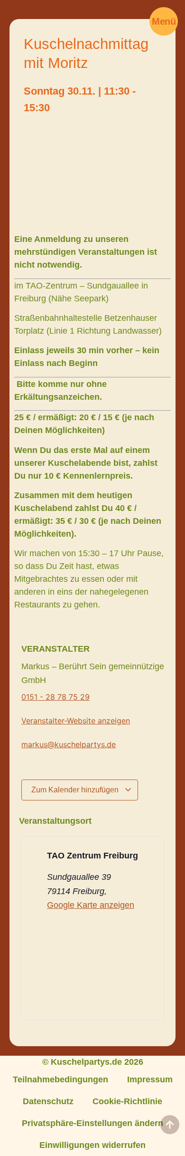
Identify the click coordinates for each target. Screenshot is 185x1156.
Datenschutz (48, 1101)
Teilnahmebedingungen (60, 1079)
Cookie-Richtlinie (127, 1101)
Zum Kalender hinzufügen (75, 790)
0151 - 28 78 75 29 (55, 697)
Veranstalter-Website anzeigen (75, 720)
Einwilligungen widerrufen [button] (92, 1145)
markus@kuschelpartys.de (68, 744)
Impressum (150, 1079)
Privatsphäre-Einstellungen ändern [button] (92, 1123)
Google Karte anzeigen (90, 905)
